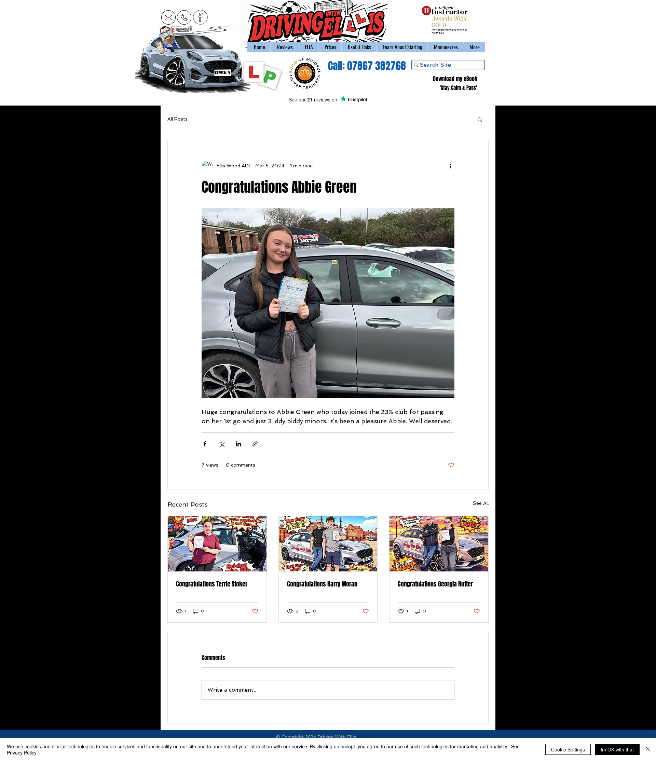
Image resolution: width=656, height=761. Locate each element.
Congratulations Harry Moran (322, 584)
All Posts (177, 119)
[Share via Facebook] (205, 444)
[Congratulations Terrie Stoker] (217, 543)
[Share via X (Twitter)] (221, 444)
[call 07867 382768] (184, 17)
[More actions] (450, 166)
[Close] (648, 749)
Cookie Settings (568, 749)
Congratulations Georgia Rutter (435, 584)
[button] (445, 47)
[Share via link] (255, 444)
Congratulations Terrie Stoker (211, 584)
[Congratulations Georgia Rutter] (439, 543)
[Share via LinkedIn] (238, 444)
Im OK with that (617, 749)
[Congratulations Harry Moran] (328, 543)
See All (481, 503)
